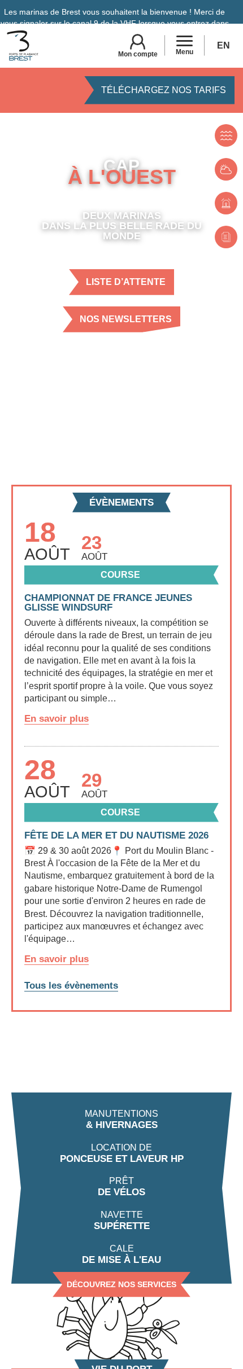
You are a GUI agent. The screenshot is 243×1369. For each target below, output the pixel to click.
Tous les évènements (71, 985)
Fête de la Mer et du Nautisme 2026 (116, 835)
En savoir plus (56, 718)
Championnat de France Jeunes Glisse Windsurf (108, 603)
